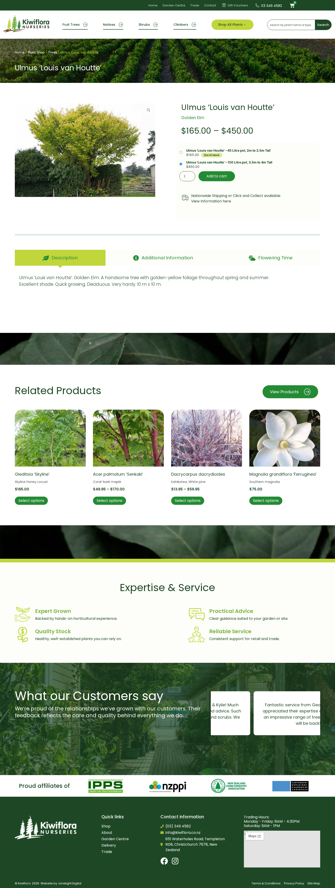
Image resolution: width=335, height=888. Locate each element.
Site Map (313, 883)
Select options (31, 500)
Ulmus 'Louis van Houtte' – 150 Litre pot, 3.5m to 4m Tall (229, 162)
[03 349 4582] (257, 5)
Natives (109, 24)
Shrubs (144, 24)
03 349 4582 (271, 5)
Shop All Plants (230, 24)
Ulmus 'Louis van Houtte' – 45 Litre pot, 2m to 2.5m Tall (228, 150)
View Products (284, 392)
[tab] (60, 258)
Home (19, 52)
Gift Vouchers (238, 5)
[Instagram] (175, 861)
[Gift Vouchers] (224, 5)
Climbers (180, 24)
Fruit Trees (71, 24)
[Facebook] (164, 861)
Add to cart (216, 176)
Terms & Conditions (266, 883)
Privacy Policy (294, 883)
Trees (52, 52)
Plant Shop (36, 52)
